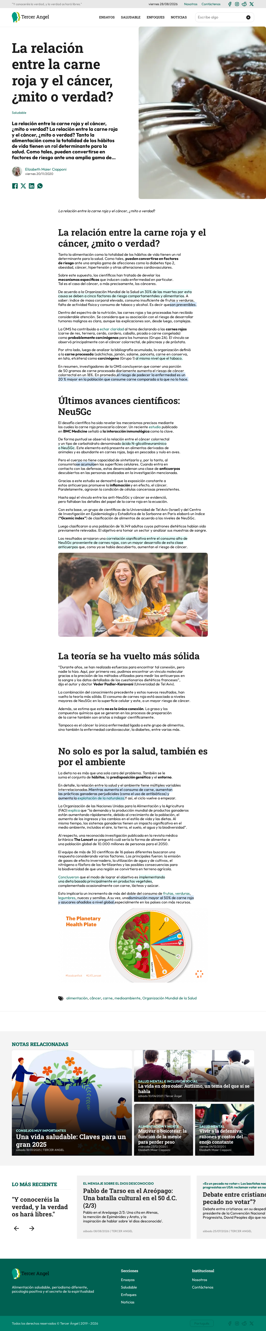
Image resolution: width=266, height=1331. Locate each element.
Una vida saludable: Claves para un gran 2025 (71, 1140)
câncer (95, 998)
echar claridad (112, 329)
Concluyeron (69, 877)
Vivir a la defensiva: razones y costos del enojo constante (221, 1136)
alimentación (77, 998)
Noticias (179, 17)
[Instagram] (237, 4)
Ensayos (107, 17)
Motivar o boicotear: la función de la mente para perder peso (162, 1136)
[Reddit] (244, 4)
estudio (155, 426)
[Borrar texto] (248, 17)
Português (201, 1323)
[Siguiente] (31, 1228)
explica (74, 810)
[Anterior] (16, 1228)
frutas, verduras (176, 893)
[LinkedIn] (31, 186)
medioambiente (127, 998)
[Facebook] (229, 4)
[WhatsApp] (40, 186)
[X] (251, 4)
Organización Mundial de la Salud (169, 998)
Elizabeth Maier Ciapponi (45, 169)
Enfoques (156, 17)
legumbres (66, 897)
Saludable (130, 17)
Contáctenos (211, 4)
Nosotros (190, 4)
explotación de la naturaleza (101, 798)
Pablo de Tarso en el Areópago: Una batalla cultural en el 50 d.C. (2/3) (130, 1198)
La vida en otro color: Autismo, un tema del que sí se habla (194, 1089)
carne (108, 998)
